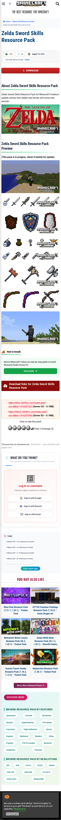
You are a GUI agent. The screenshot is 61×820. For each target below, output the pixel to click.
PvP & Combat (28, 743)
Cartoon (28, 715)
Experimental (28, 722)
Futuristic (10, 729)
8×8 (17, 765)
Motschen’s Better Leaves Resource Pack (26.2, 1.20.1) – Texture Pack (16, 641)
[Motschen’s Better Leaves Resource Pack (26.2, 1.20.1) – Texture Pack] (15, 626)
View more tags (30, 568)
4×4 (8, 765)
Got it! (13, 814)
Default (9, 722)
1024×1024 (11, 779)
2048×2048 (38, 779)
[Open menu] (3, 4)
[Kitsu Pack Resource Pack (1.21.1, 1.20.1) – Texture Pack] (15, 596)
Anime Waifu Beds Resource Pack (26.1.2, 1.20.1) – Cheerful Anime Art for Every (45, 641)
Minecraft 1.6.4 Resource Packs (20, 547)
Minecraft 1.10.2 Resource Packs (20, 542)
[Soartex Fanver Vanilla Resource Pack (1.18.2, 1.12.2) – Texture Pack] (15, 657)
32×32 (40, 765)
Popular (9, 743)
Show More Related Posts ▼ (30, 685)
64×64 (51, 765)
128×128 (10, 772)
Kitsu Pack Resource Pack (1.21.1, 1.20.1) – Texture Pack (16, 610)
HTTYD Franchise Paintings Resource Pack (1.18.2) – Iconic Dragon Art (45, 610)
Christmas (46, 715)
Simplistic (10, 750)
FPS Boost (47, 722)
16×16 (28, 765)
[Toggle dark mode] (10, 3)
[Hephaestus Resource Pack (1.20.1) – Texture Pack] (45, 657)
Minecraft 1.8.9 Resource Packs (20, 559)
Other (51, 736)
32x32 (27, 60)
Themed (38, 750)
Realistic (48, 743)
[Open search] (57, 4)
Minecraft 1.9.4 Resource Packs (20, 564)
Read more (20, 808)
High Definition (30, 729)
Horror (49, 729)
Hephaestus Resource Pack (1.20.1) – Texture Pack (45, 670)
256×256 (28, 772)
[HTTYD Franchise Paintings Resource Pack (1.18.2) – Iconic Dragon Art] (45, 596)
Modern (38, 736)
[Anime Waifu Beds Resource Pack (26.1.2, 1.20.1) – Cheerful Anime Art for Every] (45, 626)
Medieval (24, 736)
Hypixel (9, 736)
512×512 (46, 772)
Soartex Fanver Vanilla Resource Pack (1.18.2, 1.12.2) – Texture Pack (16, 671)
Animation (11, 715)
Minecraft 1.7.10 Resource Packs (20, 553)
